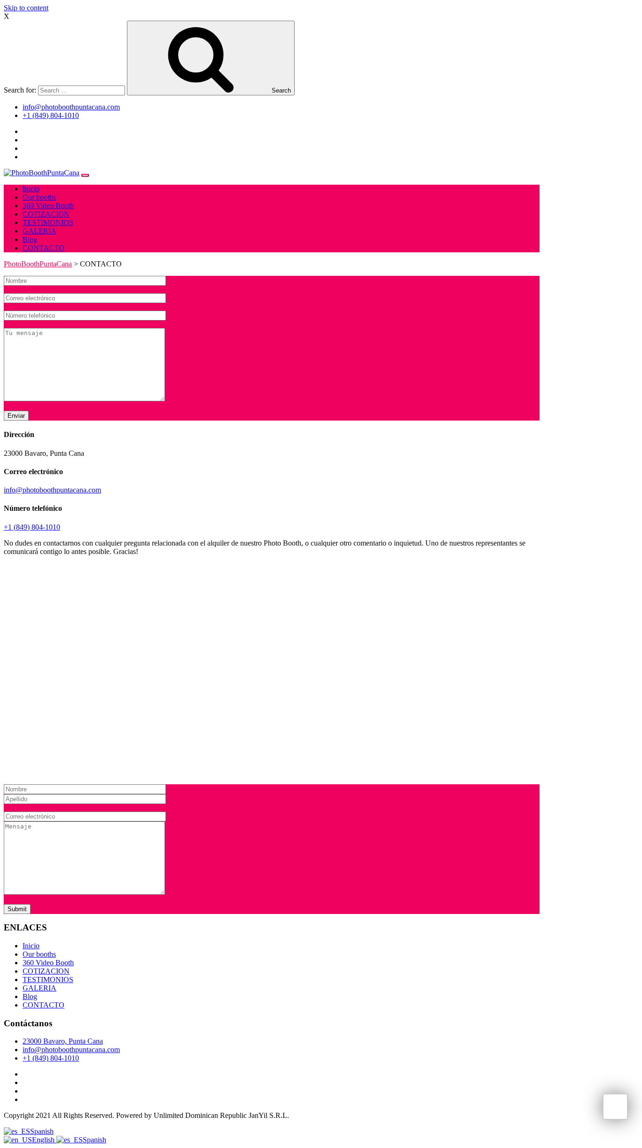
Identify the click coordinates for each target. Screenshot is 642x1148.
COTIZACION (46, 214)
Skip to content (26, 8)
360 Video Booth (48, 206)
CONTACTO (43, 248)
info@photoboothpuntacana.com (71, 107)
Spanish (42, 1131)
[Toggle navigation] (85, 175)
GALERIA (39, 231)
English (44, 1140)
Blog (30, 239)
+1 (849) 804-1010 (51, 115)
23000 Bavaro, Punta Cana (63, 1041)
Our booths (39, 197)
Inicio (31, 189)
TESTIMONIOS (48, 222)
